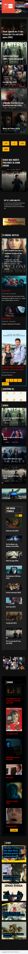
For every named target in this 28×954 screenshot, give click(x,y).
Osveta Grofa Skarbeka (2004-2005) (12, 878)
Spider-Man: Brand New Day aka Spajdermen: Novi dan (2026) (13, 104)
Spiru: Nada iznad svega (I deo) (13, 897)
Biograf (5, 84)
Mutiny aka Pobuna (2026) (11, 128)
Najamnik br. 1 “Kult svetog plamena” (13, 935)
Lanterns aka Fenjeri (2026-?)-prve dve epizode (13, 57)
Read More (7, 269)
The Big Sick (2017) (11, 623)
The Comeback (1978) (12, 734)
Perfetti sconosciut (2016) (13, 592)
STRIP (5, 873)
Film (4, 29)
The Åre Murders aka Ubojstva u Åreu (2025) (12, 545)
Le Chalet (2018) (10, 204)
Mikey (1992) (9, 777)
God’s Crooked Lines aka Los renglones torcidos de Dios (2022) (14, 253)
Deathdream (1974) (11, 826)
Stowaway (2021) (6, 319)
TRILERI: (14, 493)
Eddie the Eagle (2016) (12, 561)
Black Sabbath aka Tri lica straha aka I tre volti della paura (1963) (13, 34)
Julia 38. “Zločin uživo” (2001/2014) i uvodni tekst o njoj (14, 915)
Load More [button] (14, 830)
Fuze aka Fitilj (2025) (10, 82)
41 (19, 380)
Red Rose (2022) (6, 291)
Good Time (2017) (11, 607)
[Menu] (17, 6)
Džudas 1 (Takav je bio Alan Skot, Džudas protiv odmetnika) (13, 852)
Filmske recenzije (12, 29)
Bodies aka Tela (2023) (12, 531)
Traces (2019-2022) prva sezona (12, 459)
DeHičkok (6, 61)
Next (5, 384)
